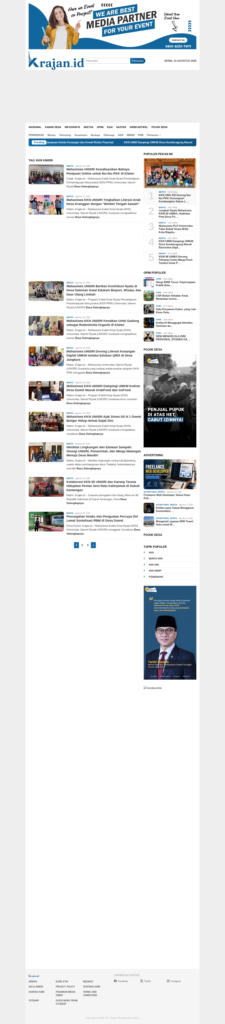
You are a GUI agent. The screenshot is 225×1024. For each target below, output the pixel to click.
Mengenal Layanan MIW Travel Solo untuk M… (174, 523)
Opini (158, 279)
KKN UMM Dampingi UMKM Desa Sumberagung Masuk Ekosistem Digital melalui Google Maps (148, 142)
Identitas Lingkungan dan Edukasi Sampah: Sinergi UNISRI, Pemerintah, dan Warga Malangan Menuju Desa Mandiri (103, 451)
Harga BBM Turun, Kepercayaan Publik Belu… (175, 284)
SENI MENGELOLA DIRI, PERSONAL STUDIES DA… (173, 338)
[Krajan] (56, 60)
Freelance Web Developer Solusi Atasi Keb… (167, 496)
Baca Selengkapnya (86, 186)
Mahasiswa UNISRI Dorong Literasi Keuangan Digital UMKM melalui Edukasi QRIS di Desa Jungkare (100, 355)
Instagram (176, 981)
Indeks (33, 981)
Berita (69, 166)
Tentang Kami (91, 986)
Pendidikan (156, 577)
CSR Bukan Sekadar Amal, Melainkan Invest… (172, 297)
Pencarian (138, 60)
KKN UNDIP (155, 570)
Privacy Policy (65, 986)
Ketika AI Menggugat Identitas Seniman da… (174, 324)
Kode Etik (62, 981)
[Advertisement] (112, 96)
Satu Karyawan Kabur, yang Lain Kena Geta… (176, 311)
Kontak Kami (36, 992)
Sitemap (34, 1000)
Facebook (123, 981)
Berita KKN (156, 558)
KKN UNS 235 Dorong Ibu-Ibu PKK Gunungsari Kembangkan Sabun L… (175, 198)
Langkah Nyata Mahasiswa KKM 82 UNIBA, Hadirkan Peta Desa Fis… (175, 213)
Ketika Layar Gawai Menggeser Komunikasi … (175, 509)
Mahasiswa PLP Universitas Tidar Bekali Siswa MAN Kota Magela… (176, 229)
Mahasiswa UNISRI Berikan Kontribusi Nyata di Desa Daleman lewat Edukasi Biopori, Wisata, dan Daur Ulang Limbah (103, 290)
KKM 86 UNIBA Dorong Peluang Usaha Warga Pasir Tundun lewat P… (176, 259)
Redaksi (88, 981)
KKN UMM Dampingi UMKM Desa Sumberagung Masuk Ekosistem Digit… (176, 244)
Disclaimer (36, 986)
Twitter (147, 981)
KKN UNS (154, 564)
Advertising (150, 492)
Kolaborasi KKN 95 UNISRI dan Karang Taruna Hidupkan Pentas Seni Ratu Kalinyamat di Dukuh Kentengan (103, 486)
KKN (151, 552)
